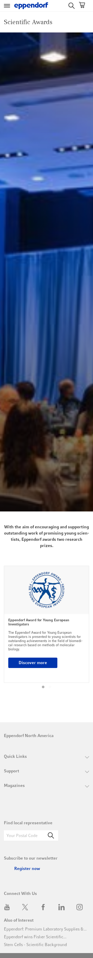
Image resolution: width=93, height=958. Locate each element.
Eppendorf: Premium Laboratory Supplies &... (45, 929)
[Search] (51, 835)
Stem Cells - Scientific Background (35, 944)
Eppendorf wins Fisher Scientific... (35, 936)
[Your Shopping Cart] (82, 6)
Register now (27, 868)
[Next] (82, 628)
